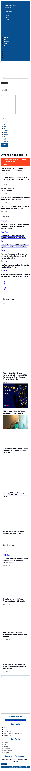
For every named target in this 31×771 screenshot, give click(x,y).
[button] (4, 81)
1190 (5, 288)
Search (4, 83)
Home (5, 124)
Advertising (9, 11)
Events (7, 13)
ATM (5, 139)
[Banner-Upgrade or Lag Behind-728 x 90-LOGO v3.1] (15, 78)
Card (5, 137)
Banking (6, 134)
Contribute (8, 15)
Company (6, 141)
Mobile (5, 132)
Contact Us (4, 145)
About (7, 17)
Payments (6, 126)
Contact (8, 19)
